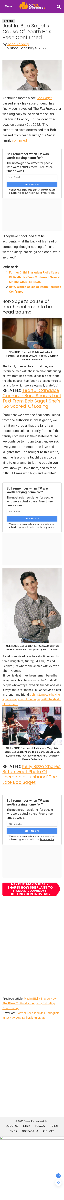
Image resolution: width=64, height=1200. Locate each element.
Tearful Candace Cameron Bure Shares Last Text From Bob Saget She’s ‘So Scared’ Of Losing (31, 398)
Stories (8, 21)
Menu (8, 6)
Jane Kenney (18, 44)
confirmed (19, 140)
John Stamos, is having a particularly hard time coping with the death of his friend (31, 699)
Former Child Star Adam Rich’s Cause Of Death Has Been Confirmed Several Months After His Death (34, 277)
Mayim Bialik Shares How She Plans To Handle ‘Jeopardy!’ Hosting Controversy (29, 1003)
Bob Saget (44, 98)
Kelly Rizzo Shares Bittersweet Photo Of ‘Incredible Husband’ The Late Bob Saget (31, 774)
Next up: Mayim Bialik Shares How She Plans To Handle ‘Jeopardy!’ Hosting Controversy (30, 889)
